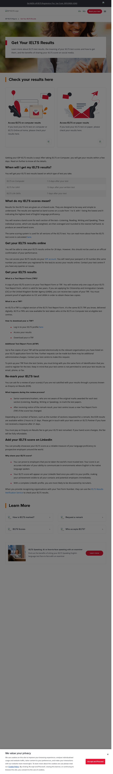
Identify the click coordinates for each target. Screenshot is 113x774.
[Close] (107, 754)
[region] (55, 761)
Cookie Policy (13, 767)
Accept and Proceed (95, 761)
